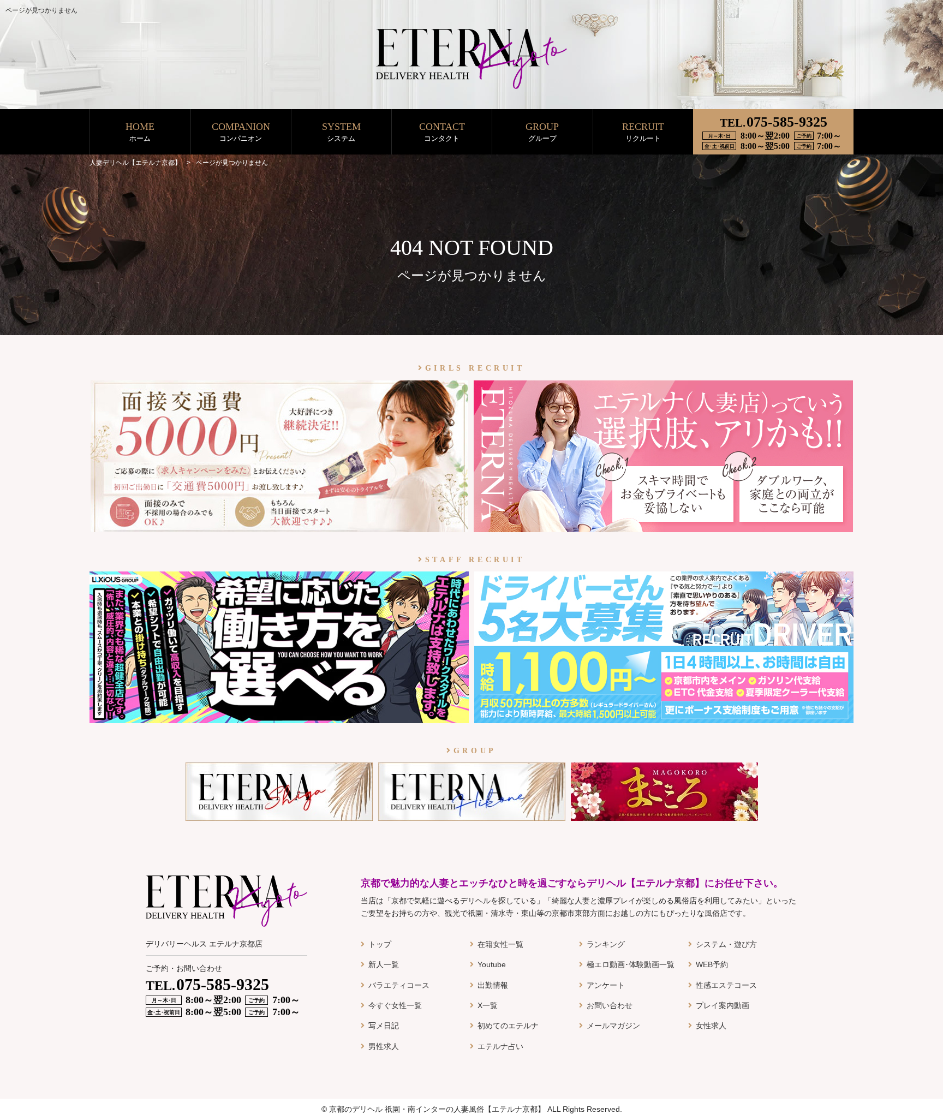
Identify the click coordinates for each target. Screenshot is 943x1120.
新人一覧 (383, 964)
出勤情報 (493, 985)
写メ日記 (383, 1025)
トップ (379, 944)
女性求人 (711, 1025)
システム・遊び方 (726, 944)
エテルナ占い (500, 1046)
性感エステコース (726, 985)
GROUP (542, 131)
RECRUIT (643, 131)
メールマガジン (613, 1025)
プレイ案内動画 (722, 1005)
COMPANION (241, 131)
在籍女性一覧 (500, 944)
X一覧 (488, 1005)
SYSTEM (341, 131)
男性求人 (383, 1046)
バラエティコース (398, 985)
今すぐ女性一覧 (395, 1005)
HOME (140, 131)
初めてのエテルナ (508, 1025)
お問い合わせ (609, 1005)
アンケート (606, 985)
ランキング (606, 944)
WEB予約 (712, 964)
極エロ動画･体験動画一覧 (631, 964)
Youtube (492, 964)
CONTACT (442, 131)
